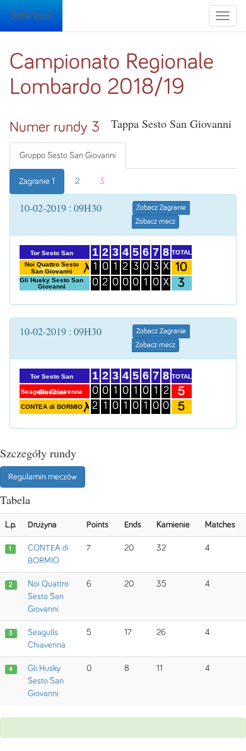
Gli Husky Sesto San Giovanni (46, 681)
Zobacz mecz (155, 222)
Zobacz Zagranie (161, 208)
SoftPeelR (31, 15)
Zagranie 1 (37, 181)
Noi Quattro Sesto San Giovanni (48, 597)
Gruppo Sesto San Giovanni (68, 155)
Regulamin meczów (42, 477)
